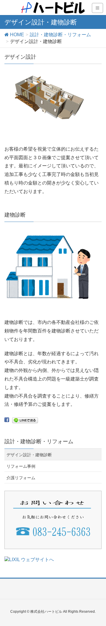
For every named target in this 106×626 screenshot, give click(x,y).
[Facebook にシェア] (6, 419)
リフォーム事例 (20, 466)
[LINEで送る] (25, 419)
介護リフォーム (20, 477)
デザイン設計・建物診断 (29, 454)
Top (101, 621)
